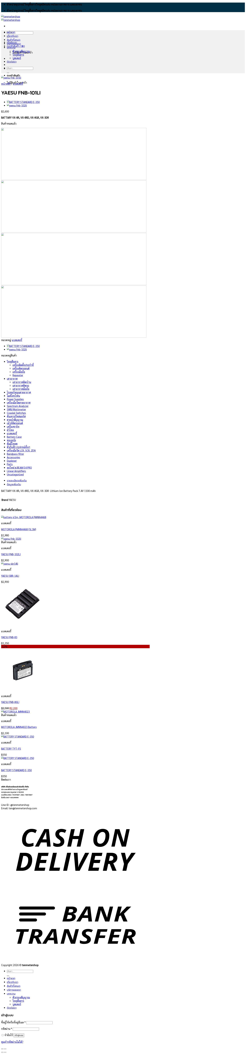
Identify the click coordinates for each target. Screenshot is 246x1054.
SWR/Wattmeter (16, 409)
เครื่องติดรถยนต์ (21, 368)
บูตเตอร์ (17, 58)
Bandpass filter (15, 454)
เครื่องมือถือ (19, 371)
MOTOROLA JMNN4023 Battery (19, 727)
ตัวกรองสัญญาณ (21, 51)
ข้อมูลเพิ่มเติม (14, 484)
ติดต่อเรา (12, 62)
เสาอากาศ (12, 378)
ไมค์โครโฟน (13, 395)
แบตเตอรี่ (18, 83)
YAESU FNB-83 (9, 637)
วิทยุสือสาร (12, 361)
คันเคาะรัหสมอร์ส (16, 416)
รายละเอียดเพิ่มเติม (17, 480)
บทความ (11, 47)
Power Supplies (15, 399)
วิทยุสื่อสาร (18, 54)
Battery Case (14, 436)
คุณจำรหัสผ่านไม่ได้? (12, 1041)
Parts (10, 464)
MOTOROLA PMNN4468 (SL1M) (18, 529)
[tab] (79, 480)
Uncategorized (15, 474)
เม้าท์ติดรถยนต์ (15, 423)
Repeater (18, 375)
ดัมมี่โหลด (12, 443)
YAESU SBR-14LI (10, 575)
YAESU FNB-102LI (11, 554)
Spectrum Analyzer (17, 406)
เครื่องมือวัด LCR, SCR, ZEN (21, 450)
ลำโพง (10, 430)
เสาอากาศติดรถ (21, 385)
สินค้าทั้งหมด (13, 40)
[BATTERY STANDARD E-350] (23, 102)
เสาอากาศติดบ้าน (22, 382)
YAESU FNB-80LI (10, 702)
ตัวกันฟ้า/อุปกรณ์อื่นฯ (18, 447)
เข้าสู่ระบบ (19, 1035)
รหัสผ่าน (6, 1028)
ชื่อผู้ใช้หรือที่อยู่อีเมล (13, 1022)
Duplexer (12, 460)
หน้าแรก (11, 32)
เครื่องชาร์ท (13, 426)
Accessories (13, 457)
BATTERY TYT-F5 (11, 748)
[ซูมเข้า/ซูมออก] (5, 1048)
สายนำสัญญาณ (15, 419)
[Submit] (8, 72)
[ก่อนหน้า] (2, 1052)
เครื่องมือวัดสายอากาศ (18, 402)
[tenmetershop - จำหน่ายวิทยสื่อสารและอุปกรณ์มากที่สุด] (10, 18)
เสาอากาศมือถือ (21, 389)
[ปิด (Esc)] (2, 1048)
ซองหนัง (11, 440)
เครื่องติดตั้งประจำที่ (23, 365)
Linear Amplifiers (16, 471)
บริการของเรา (14, 44)
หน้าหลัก (6, 83)
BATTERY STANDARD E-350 (16, 770)
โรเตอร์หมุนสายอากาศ (19, 392)
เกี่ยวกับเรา (12, 36)
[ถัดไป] (5, 1052)
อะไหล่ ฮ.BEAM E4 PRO (19, 467)
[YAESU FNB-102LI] (17, 105)
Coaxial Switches (16, 412)
